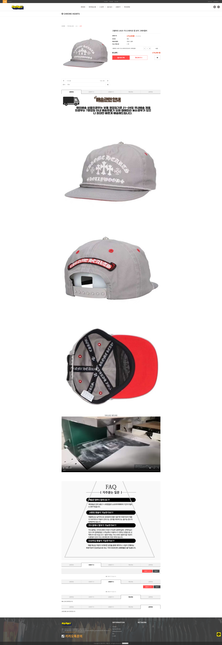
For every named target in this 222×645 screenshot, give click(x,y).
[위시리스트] (157, 57)
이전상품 (68, 81)
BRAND (83, 7)
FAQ (113, 633)
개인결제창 (127, 7)
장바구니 (139, 57)
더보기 (156, 571)
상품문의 (111, 92)
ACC (77, 26)
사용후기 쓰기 (147, 571)
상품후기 (118, 7)
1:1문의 (101, 7)
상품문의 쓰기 (148, 587)
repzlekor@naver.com (70, 632)
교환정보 (150, 92)
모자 (81, 26)
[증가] (150, 48)
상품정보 (71, 92)
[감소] (145, 48)
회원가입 (216, 1)
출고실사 (109, 7)
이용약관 (114, 627)
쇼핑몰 (5, 1)
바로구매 (122, 57)
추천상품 (111, 1)
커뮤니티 (9, 1)
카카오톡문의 (73, 636)
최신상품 (116, 1)
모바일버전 (125, 643)
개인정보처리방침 (116, 629)
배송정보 (131, 92)
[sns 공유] (108, 84)
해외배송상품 (92, 7)
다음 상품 (102, 81)
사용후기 (91, 92)
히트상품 (105, 1)
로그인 (210, 1)
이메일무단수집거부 (117, 631)
